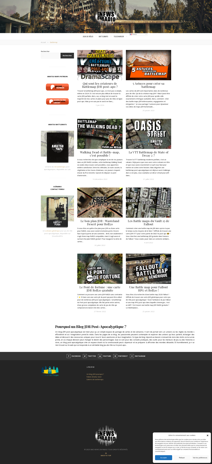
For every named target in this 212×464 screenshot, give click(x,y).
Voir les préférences (200, 458)
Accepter (163, 458)
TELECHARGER (119, 36)
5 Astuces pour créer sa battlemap (148, 85)
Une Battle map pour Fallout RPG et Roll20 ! (148, 288)
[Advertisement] (105, 405)
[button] (207, 435)
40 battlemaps (59, 167)
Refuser (182, 458)
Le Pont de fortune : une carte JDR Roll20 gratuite (100, 288)
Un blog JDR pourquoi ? (95, 374)
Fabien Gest (93, 377)
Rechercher (45, 51)
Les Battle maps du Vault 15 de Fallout (148, 222)
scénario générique (52, 231)
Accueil (43, 42)
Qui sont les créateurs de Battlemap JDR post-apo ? (100, 85)
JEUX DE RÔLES (88, 36)
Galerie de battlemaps (94, 379)
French (134, 34)
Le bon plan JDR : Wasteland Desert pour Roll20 (100, 222)
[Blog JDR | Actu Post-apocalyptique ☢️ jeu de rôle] (106, 17)
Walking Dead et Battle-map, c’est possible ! (100, 153)
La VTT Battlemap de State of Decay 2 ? (148, 153)
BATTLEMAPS (103, 36)
